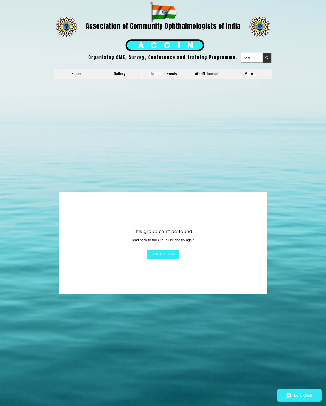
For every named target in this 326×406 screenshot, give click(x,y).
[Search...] (267, 57)
